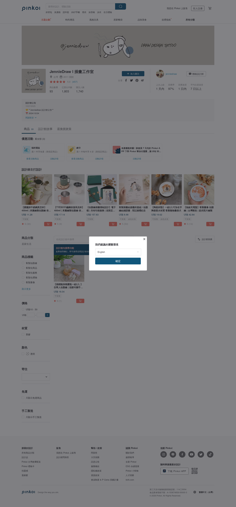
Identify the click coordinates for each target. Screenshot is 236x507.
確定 (118, 261)
